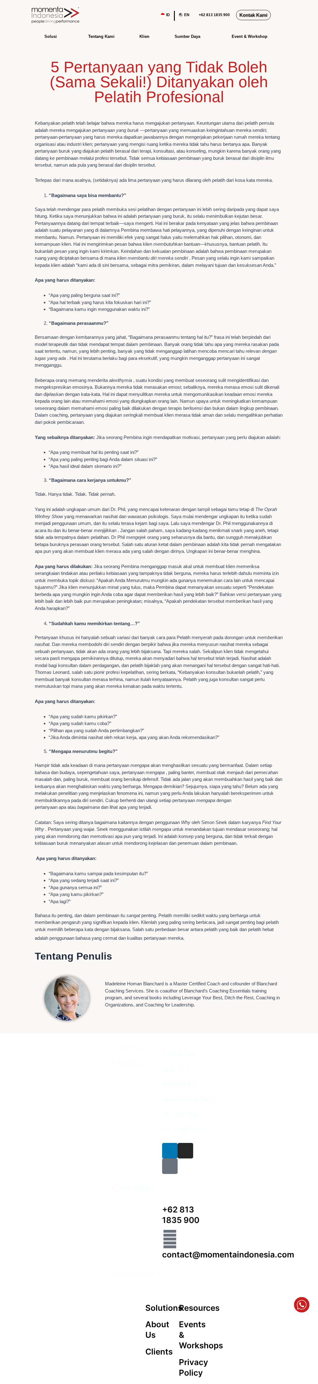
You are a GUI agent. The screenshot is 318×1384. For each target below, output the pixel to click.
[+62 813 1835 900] (170, 1194)
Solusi (50, 36)
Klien (144, 36)
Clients (159, 1351)
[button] (280, 15)
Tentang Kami (101, 36)
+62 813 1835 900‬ (214, 15)
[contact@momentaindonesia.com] (170, 1239)
